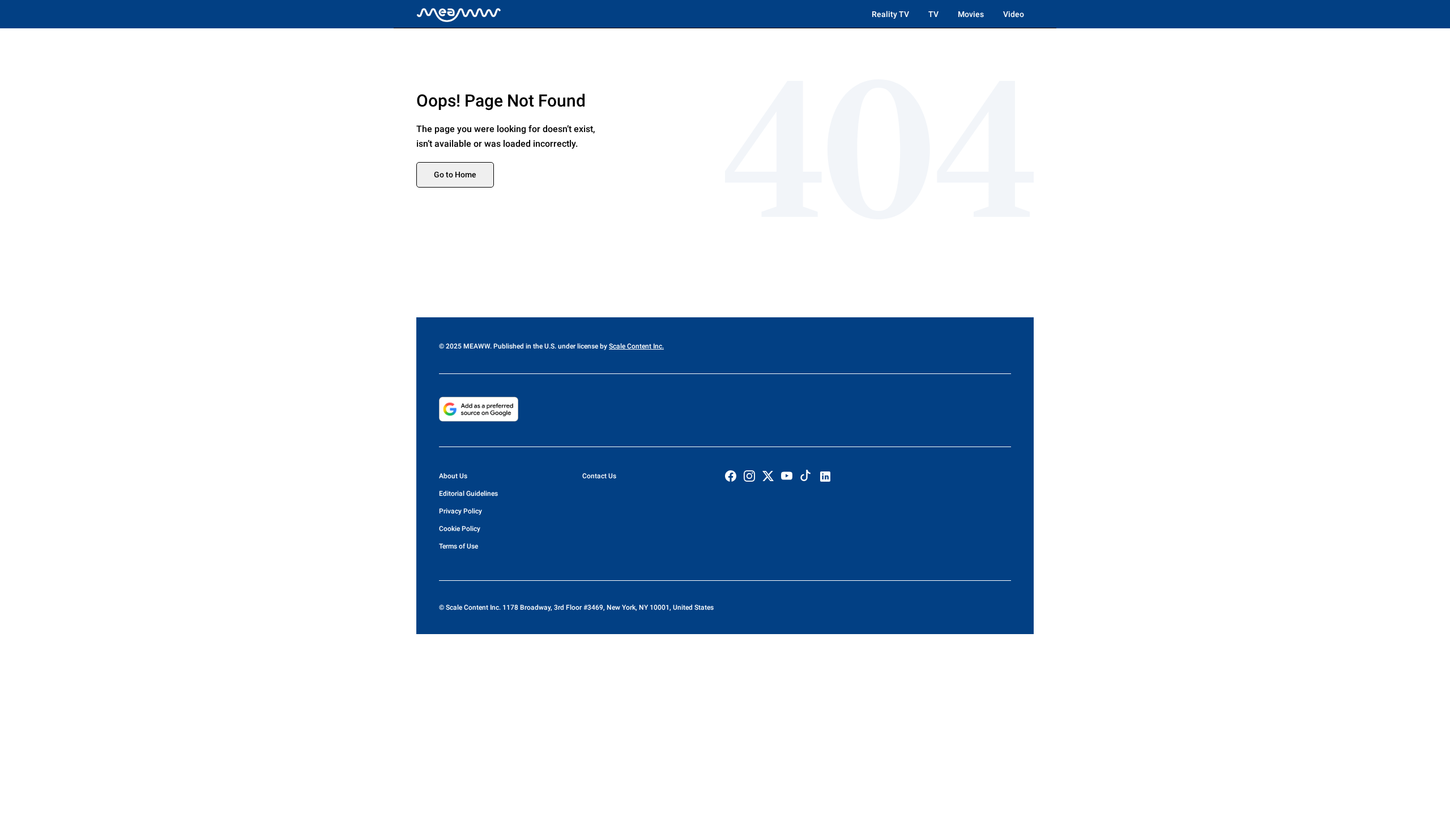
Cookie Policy (459, 529)
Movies (971, 14)
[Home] (458, 14)
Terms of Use (458, 546)
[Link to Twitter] (768, 476)
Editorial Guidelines (468, 494)
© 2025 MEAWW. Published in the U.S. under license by (524, 346)
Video (1013, 14)
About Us (453, 476)
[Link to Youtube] (786, 476)
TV (933, 14)
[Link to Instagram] (749, 476)
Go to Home (455, 174)
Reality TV (890, 14)
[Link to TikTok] (805, 478)
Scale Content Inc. (636, 346)
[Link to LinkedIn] (825, 476)
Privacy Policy (460, 511)
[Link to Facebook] (730, 476)
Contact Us (599, 476)
